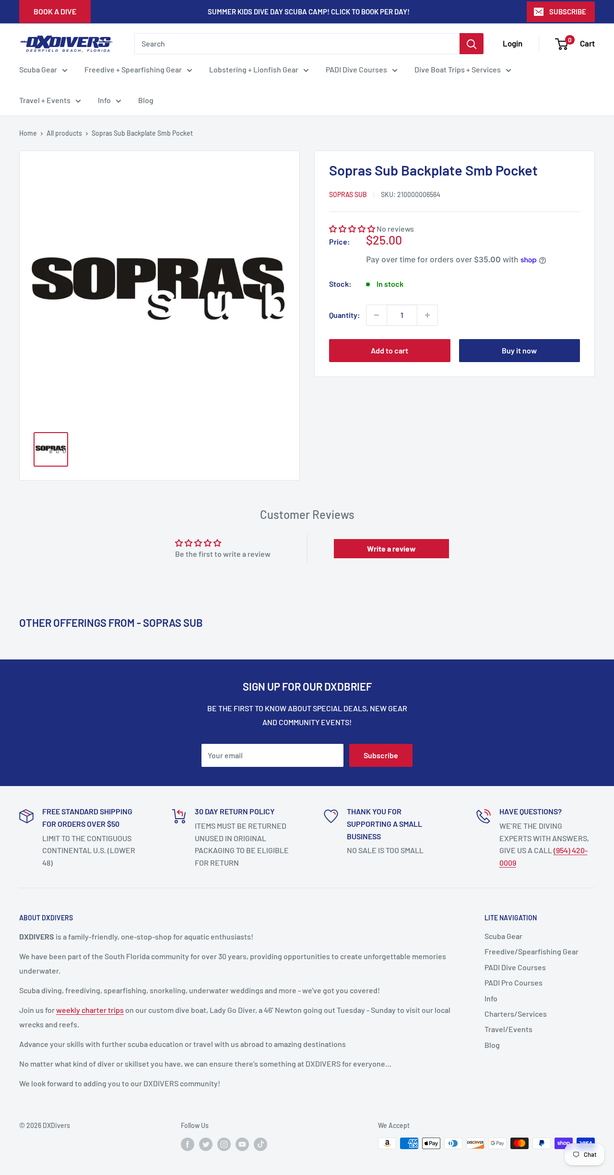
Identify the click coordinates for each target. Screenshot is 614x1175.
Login (512, 43)
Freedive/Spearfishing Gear (531, 951)
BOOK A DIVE (55, 11)
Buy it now (519, 350)
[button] (352, 228)
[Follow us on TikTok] (260, 1144)
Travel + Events (45, 100)
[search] (297, 43)
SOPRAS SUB (348, 194)
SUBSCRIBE (567, 11)
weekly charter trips (90, 1009)
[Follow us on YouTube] (242, 1144)
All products (64, 133)
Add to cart (389, 350)
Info (104, 100)
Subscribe (381, 755)
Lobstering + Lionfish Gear (253, 69)
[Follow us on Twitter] (206, 1144)
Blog (146, 100)
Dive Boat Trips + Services (457, 69)
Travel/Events (508, 1029)
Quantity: (344, 314)
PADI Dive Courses (356, 69)
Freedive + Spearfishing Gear (133, 69)
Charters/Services (515, 1013)
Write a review (391, 548)
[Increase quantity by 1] (427, 315)
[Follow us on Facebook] (187, 1144)
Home (28, 133)
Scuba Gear (38, 69)
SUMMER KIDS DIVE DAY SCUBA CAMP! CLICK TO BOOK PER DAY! (309, 11)
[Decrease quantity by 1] (376, 315)
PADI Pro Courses (513, 982)
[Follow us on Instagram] (224, 1144)
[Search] (472, 43)
